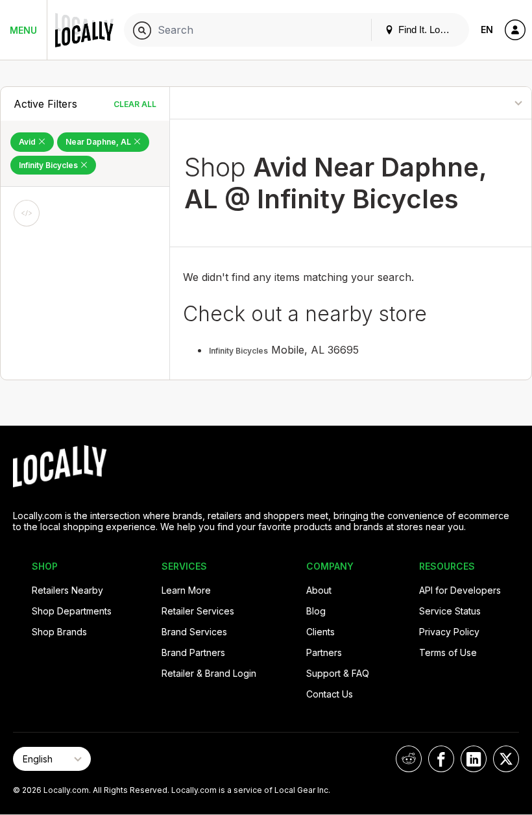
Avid (28, 142)
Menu (23, 30)
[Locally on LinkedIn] (474, 759)
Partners (324, 652)
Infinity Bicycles (49, 165)
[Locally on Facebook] (441, 759)
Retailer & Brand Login (209, 673)
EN (487, 29)
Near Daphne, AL (99, 142)
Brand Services (194, 631)
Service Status (450, 610)
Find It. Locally (427, 29)
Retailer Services (198, 610)
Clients (320, 631)
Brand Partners (193, 652)
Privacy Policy (449, 631)
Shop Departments (72, 610)
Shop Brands (59, 631)
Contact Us (329, 693)
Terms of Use (448, 652)
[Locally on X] (506, 759)
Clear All (135, 104)
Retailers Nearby (67, 590)
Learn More (186, 590)
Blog (316, 610)
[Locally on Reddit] (409, 759)
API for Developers (460, 590)
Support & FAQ (337, 673)
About (319, 590)
